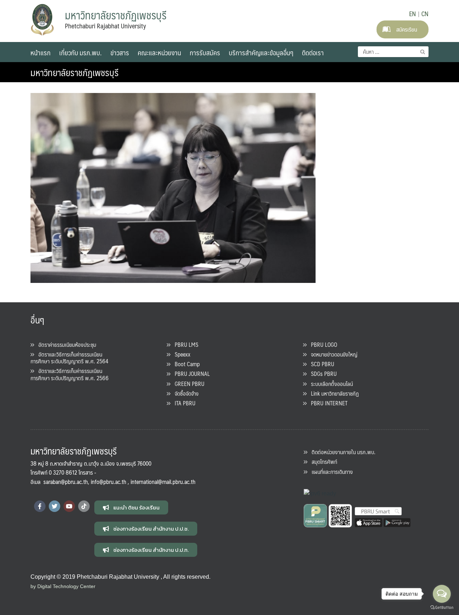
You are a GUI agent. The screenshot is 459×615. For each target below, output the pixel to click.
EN (412, 14)
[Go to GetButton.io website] (441, 607)
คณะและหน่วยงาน (159, 52)
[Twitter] (54, 506)
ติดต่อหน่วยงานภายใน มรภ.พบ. (341, 452)
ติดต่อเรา (313, 52)
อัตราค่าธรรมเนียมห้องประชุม (65, 344)
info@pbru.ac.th (108, 481)
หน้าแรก (40, 52)
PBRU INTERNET (327, 403)
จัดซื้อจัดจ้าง (184, 393)
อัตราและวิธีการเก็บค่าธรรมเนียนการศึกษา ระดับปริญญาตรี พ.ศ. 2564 (69, 357)
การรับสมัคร (205, 52)
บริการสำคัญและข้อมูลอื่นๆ (261, 52)
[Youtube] (69, 506)
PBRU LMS (184, 344)
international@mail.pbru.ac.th (163, 481)
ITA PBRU (182, 403)
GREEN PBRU (187, 383)
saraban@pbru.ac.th (65, 481)
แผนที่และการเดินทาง (330, 471)
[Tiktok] (84, 506)
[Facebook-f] (40, 506)
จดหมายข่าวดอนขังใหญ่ (332, 354)
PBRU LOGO (322, 344)
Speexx (180, 354)
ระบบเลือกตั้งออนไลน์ (330, 383)
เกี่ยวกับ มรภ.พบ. (80, 52)
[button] (131, 507)
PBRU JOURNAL (190, 373)
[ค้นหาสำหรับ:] (393, 51)
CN (425, 14)
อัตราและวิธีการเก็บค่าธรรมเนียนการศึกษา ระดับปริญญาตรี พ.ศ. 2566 (69, 374)
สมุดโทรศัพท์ (322, 461)
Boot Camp (185, 364)
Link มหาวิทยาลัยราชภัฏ (333, 393)
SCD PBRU (320, 364)
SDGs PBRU (322, 373)
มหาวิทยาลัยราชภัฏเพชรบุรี (74, 72)
